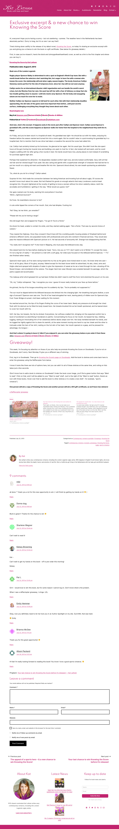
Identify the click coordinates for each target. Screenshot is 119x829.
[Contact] (114, 6)
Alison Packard (23, 651)
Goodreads (41, 120)
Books (75, 10)
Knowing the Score (64, 46)
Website (12, 718)
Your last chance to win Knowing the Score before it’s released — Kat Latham (47, 673)
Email (63, 707)
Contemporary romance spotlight (83, 438)
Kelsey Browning (24, 547)
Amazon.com (21, 115)
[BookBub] (92, 6)
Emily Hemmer (23, 603)
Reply (11, 497)
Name (12, 707)
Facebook (32, 120)
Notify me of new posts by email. (23, 737)
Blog (105, 10)
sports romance (104, 445)
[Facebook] (95, 6)
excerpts (87, 443)
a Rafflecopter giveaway (19, 392)
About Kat (67, 10)
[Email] (104, 807)
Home (59, 10)
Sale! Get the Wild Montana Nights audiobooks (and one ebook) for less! (59, 791)
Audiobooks (86, 10)
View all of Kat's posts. (26, 465)
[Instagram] (103, 6)
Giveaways (97, 438)
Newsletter (97, 10)
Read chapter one (17, 111)
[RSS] (107, 6)
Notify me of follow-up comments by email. (27, 733)
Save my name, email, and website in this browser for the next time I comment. (36, 728)
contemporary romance (76, 443)
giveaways (93, 443)
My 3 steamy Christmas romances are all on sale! (60, 819)
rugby (97, 445)
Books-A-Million (55, 115)
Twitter (23, 120)
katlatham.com (53, 120)
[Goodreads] (110, 6)
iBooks (45, 115)
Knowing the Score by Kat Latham (23, 62)
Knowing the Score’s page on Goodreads (54, 357)
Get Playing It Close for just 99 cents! (59, 805)
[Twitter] (99, 6)
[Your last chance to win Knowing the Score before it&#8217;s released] (59, 408)
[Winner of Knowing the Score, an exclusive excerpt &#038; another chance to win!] (25, 409)
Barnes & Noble (35, 115)
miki (18, 482)
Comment (14, 687)
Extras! (111, 10)
